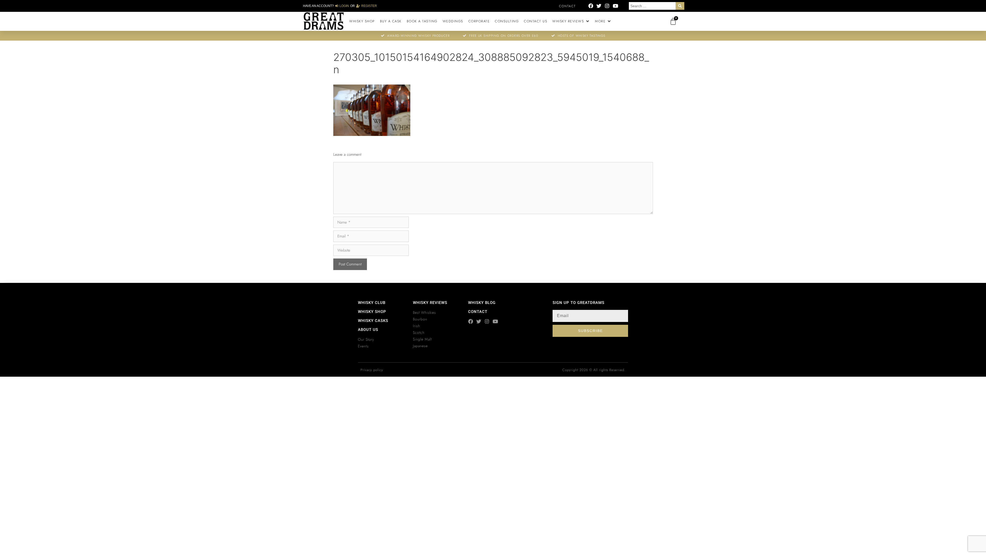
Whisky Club (371, 302)
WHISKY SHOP (372, 311)
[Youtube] (615, 5)
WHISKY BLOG (482, 302)
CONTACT (477, 311)
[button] (571, 21)
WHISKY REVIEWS (430, 302)
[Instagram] (607, 5)
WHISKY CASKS (373, 320)
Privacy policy (372, 369)
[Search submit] (680, 6)
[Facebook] (590, 5)
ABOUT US (368, 329)
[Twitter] (598, 5)
